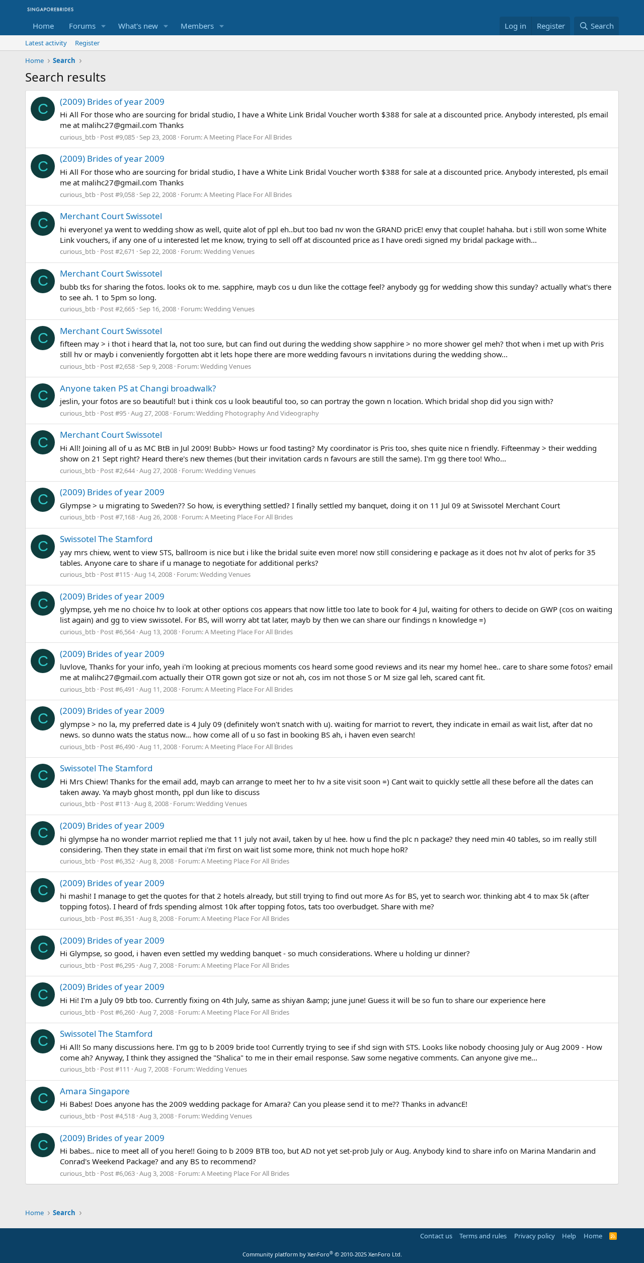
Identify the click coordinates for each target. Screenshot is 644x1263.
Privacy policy (534, 1235)
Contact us (436, 1235)
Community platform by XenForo (322, 1254)
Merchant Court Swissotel (111, 216)
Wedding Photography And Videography (257, 413)
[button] (104, 26)
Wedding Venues (229, 251)
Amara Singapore (95, 1091)
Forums (82, 26)
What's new (138, 26)
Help (569, 1235)
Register (87, 42)
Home (43, 26)
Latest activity (46, 42)
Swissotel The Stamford (106, 539)
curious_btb (78, 137)
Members (197, 26)
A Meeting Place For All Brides (248, 137)
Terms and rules (483, 1235)
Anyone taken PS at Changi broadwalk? (138, 388)
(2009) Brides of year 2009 (112, 101)
